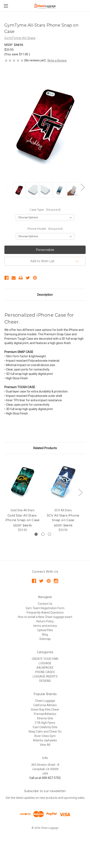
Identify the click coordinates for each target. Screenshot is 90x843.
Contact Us (45, 603)
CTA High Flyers (45, 722)
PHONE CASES (45, 672)
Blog (45, 634)
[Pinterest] (35, 278)
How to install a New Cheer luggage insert (45, 617)
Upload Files (45, 630)
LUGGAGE (45, 663)
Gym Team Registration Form (45, 608)
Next (82, 187)
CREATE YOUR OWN (45, 658)
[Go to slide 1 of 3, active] (36, 534)
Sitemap (45, 639)
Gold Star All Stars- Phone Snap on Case (22, 517)
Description (45, 295)
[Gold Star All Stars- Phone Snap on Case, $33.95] (22, 482)
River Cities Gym (45, 736)
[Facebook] (6, 278)
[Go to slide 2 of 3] (42, 534)
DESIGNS (45, 680)
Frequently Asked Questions (45, 612)
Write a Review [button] (57, 60)
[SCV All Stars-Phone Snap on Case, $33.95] (63, 482)
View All (45, 744)
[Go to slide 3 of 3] (49, 534)
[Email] (14, 278)
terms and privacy (45, 625)
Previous (7, 187)
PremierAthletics (45, 714)
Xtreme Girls (45, 718)
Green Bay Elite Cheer (45, 709)
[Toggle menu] (6, 6)
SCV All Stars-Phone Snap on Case (63, 517)
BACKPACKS (45, 667)
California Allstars (45, 705)
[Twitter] (28, 278)
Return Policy (45, 621)
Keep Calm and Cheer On (45, 731)
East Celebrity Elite (45, 727)
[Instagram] (56, 581)
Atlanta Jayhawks (45, 740)
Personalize (45, 250)
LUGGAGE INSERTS (45, 676)
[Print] (21, 278)
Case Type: (45, 209)
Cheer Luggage (45, 700)
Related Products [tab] (45, 448)
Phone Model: (45, 228)
